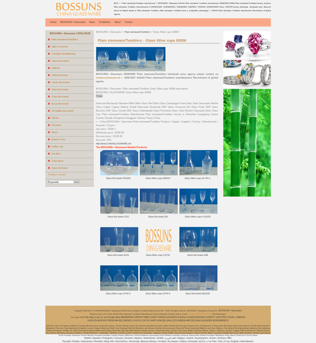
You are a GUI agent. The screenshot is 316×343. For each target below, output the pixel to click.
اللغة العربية (170, 338)
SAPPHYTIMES (142, 317)
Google (111, 317)
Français (118, 338)
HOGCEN (92, 320)
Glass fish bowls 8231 (118, 255)
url (95, 317)
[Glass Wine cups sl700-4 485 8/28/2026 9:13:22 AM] (119, 290)
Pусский (66, 341)
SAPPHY (210, 317)
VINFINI (161, 317)
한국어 (202, 341)
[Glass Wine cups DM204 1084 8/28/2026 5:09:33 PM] (159, 175)
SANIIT (153, 317)
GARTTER (221, 317)
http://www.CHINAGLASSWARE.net (113, 144)
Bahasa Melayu (149, 341)
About (117, 22)
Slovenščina (121, 341)
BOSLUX (184, 317)
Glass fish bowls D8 (158, 217)
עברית (227, 341)
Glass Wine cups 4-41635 (197, 217)
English (235, 341)
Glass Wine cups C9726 (158, 255)
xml (105, 317)
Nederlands (149, 338)
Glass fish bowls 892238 (197, 293)
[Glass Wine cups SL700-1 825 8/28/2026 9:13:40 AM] (198, 175)
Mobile (87, 338)
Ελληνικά (192, 341)
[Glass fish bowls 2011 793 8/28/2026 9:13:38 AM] (119, 213)
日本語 (160, 338)
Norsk (213, 338)
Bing (118, 317)
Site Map (89, 317)
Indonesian (86, 341)
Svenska (221, 338)
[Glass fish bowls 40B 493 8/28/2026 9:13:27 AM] (198, 251)
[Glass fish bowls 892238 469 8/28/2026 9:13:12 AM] (198, 290)
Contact (129, 22)
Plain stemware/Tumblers (137, 32)
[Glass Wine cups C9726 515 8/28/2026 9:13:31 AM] (159, 251)
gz (98, 317)
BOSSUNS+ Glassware (72, 22)
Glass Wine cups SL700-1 (197, 178)
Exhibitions (105, 22)
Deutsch (129, 338)
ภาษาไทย (211, 341)
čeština (183, 341)
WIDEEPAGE (127, 317)
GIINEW (182, 320)
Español (97, 338)
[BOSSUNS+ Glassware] (79, 15)
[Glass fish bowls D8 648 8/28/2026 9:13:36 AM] (159, 213)
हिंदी (229, 338)
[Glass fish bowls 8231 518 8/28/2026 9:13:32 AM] (119, 251)
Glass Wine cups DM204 (158, 178)
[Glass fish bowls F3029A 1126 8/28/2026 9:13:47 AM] (119, 175)
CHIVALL (231, 317)
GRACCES (171, 320)
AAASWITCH (172, 317)
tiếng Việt (109, 341)
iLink (82, 317)
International (246, 341)
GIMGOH (240, 317)
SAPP (153, 320)
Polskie (76, 341)
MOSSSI (102, 320)
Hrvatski (162, 341)
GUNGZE (161, 320)
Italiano (138, 338)
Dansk (190, 338)
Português (108, 338)
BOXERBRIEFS (221, 320)
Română (98, 341)
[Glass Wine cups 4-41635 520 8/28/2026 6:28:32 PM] (198, 213)
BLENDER (207, 320)
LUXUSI (136, 320)
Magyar (181, 338)
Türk (220, 341)
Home (53, 22)
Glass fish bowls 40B (197, 255)
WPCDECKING (193, 320)
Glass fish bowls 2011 (118, 217)
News (92, 22)
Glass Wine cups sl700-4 (118, 293)
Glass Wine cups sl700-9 (158, 293)
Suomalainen (201, 338)
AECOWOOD (125, 320)
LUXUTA (145, 320)
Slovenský (134, 341)
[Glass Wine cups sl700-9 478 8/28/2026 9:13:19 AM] (159, 290)
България (173, 341)
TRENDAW (112, 320)
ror (101, 317)
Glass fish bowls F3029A (118, 178)
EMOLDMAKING (197, 317)
